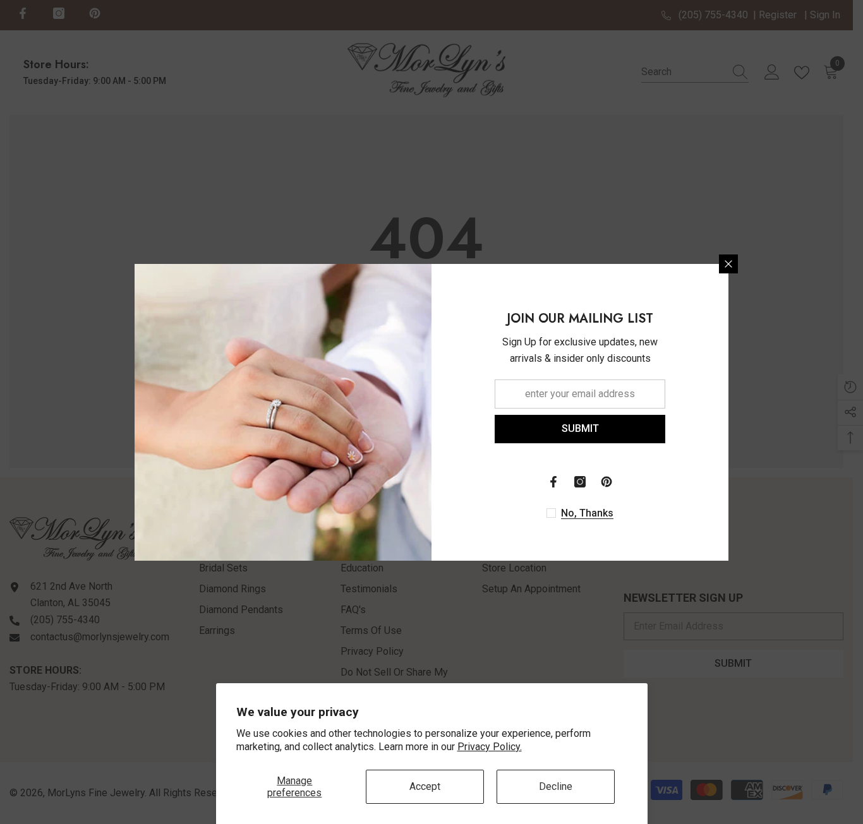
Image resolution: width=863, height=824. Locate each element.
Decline (555, 786)
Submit (580, 428)
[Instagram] (580, 482)
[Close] (728, 263)
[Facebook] (553, 482)
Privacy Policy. (489, 747)
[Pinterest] (606, 482)
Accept (424, 786)
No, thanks (587, 513)
